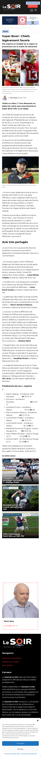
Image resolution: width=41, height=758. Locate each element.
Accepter (20, 743)
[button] (38, 721)
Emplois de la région (10, 662)
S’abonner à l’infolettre (11, 658)
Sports (4, 28)
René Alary (13, 98)
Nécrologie (33, 3)
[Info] (20, 20)
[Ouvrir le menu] (31, 10)
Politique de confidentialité (12, 753)
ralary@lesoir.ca (10, 626)
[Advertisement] (20, 559)
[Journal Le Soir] (12, 6)
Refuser (20, 749)
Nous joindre (7, 665)
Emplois (33, 6)
